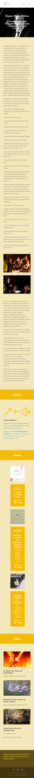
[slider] (19, 503)
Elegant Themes (20, 773)
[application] (17, 502)
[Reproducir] (14, 500)
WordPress (22, 775)
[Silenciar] (15, 503)
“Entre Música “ (10, 420)
